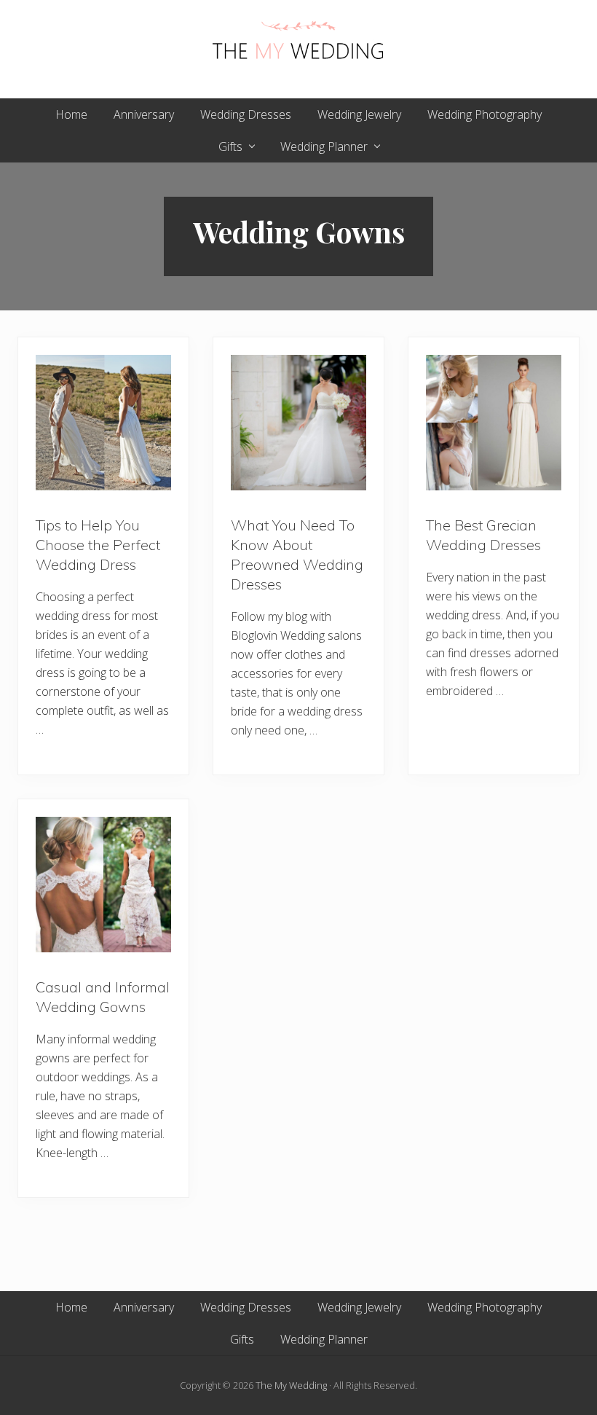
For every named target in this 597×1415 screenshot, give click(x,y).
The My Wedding (291, 1385)
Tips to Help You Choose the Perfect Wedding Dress (98, 544)
